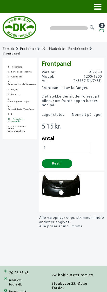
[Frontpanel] (61, 196)
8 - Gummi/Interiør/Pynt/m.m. (20, 108)
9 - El (10, 114)
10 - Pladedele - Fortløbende (64, 49)
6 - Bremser (14, 94)
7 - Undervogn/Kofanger (19, 100)
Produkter (28, 49)
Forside (9, 49)
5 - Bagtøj (13, 89)
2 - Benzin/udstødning (20, 72)
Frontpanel (12, 53)
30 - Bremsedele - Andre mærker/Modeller (17, 128)
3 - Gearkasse (15, 77)
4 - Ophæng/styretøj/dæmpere (20, 83)
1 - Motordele (15, 67)
